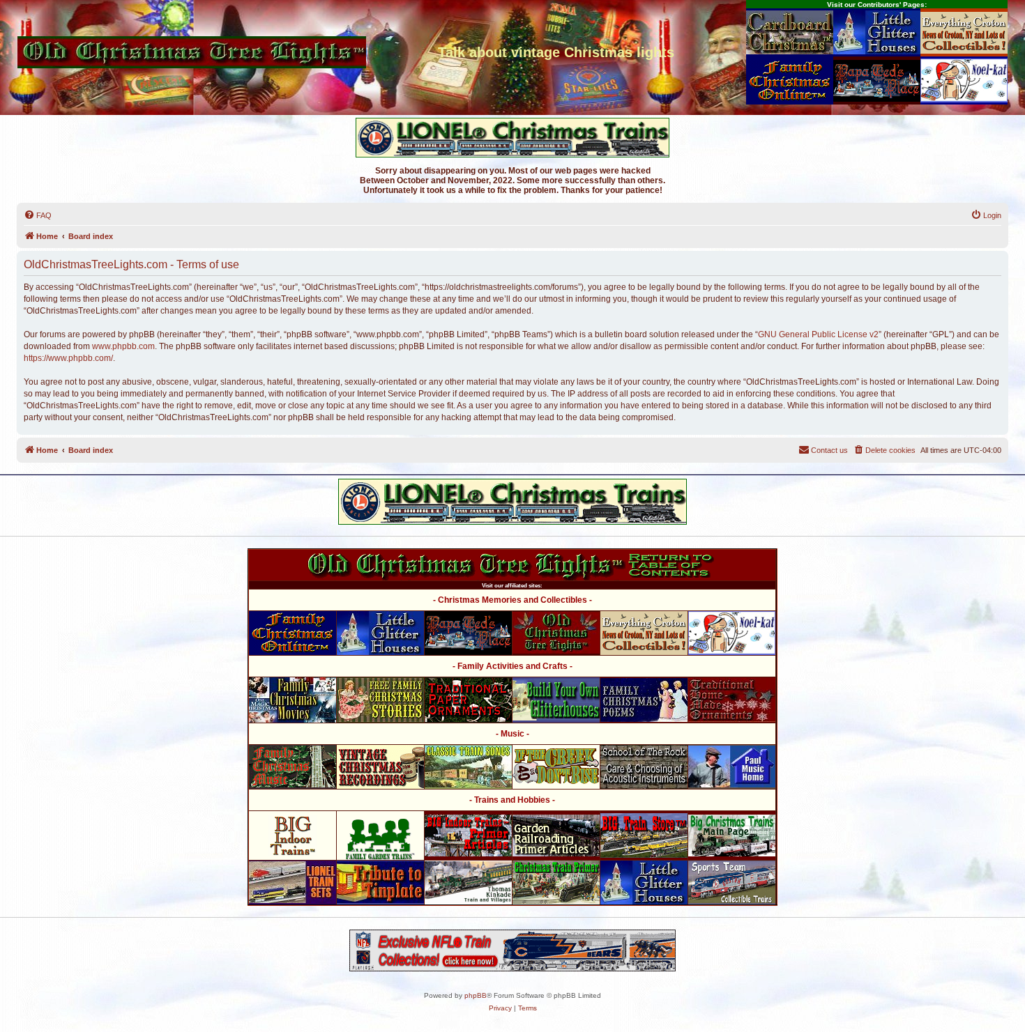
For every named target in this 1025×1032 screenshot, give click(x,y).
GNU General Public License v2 (818, 334)
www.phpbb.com (123, 346)
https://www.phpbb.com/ (68, 358)
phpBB (475, 995)
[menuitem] (38, 215)
